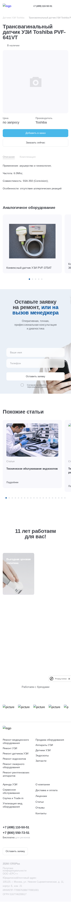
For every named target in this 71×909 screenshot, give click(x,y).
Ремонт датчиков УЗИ (15, 753)
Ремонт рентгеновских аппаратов (16, 774)
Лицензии (41, 796)
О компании (43, 784)
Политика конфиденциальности (14, 869)
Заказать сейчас (35, 142)
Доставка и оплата (47, 790)
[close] (69, 678)
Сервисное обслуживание (11, 791)
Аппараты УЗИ (44, 745)
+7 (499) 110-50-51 (42, 6)
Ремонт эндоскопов (14, 758)
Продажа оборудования (50, 739)
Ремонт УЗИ (10, 748)
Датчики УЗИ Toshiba (13, 18)
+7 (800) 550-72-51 (16, 833)
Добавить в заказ (35, 132)
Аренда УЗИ (10, 784)
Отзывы (40, 807)
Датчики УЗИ (43, 750)
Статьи (40, 801)
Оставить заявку (15, 851)
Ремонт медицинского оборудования (16, 741)
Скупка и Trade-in (13, 798)
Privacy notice (60, 679)
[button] (29, 279)
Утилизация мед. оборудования (13, 805)
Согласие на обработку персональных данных (37, 386)
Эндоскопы (42, 755)
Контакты (41, 813)
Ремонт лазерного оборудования (13, 766)
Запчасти (41, 760)
